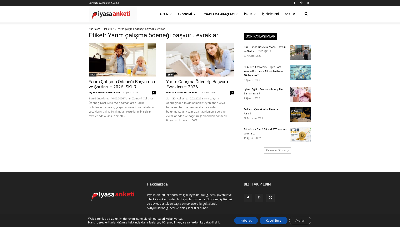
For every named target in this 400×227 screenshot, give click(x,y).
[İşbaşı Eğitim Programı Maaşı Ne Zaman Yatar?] (300, 94)
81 (154, 92)
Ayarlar (300, 220)
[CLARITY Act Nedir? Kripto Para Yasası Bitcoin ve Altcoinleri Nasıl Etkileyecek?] (300, 72)
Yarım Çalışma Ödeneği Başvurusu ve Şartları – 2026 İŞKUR (122, 84)
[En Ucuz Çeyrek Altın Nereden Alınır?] (300, 114)
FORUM (290, 14)
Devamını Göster (276, 150)
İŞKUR (248, 14)
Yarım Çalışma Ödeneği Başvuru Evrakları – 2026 (197, 84)
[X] (308, 3)
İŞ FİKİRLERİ (270, 14)
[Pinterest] (301, 3)
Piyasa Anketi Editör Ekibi (104, 92)
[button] (306, 14)
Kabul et (246, 220)
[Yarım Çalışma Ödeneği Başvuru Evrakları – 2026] (200, 60)
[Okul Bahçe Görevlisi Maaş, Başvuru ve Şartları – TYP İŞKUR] (300, 52)
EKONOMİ (185, 14)
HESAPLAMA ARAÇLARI (218, 14)
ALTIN (164, 14)
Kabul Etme (273, 220)
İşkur (92, 74)
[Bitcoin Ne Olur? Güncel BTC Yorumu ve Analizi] (300, 134)
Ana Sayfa (94, 29)
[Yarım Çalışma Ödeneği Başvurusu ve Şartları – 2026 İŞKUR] (122, 60)
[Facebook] (294, 3)
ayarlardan (192, 222)
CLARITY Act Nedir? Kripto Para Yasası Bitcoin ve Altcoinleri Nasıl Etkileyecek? (263, 71)
